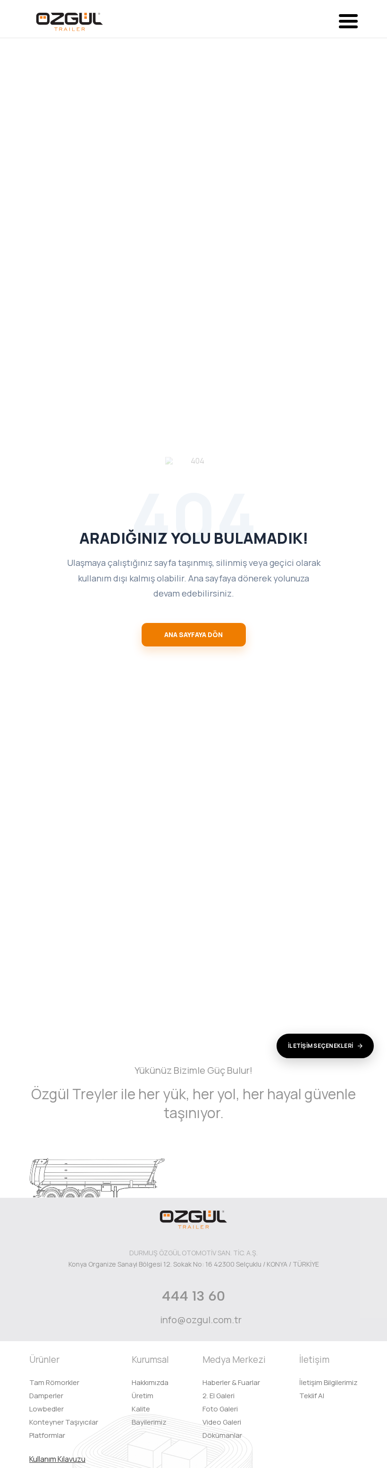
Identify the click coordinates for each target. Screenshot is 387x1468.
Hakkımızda (150, 1382)
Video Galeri (221, 1422)
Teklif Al (311, 1396)
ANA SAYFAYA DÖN (193, 634)
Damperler (46, 1396)
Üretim (142, 1396)
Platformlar (47, 1435)
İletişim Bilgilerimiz (328, 1382)
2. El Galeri (218, 1396)
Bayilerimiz (149, 1422)
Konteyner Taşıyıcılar (63, 1422)
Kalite (141, 1409)
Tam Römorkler (54, 1382)
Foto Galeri (220, 1409)
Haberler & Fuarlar (231, 1382)
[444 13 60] (193, 1296)
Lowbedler (46, 1409)
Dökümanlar (222, 1435)
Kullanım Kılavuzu (57, 1459)
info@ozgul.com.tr (201, 1320)
